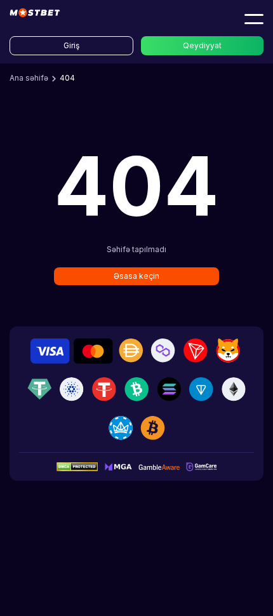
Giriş (71, 45)
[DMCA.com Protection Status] (77, 466)
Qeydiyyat (202, 45)
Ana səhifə (29, 78)
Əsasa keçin (136, 276)
